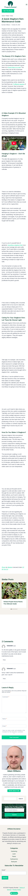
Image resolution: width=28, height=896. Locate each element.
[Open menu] (26, 4)
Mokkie (10, 567)
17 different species (18, 84)
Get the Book (7, 11)
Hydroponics (14, 859)
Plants (7, 15)
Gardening (14, 851)
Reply (4, 660)
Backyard (14, 861)
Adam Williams (6, 24)
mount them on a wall (14, 67)
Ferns (11, 15)
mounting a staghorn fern (15, 245)
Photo (3, 567)
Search (21, 798)
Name (4, 718)
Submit (14, 814)
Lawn (14, 854)
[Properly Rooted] (10, 4)
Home (3, 15)
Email (4, 726)
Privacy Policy (16, 889)
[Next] (23, 595)
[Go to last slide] (4, 595)
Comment (5, 697)
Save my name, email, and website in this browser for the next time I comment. (13, 731)
